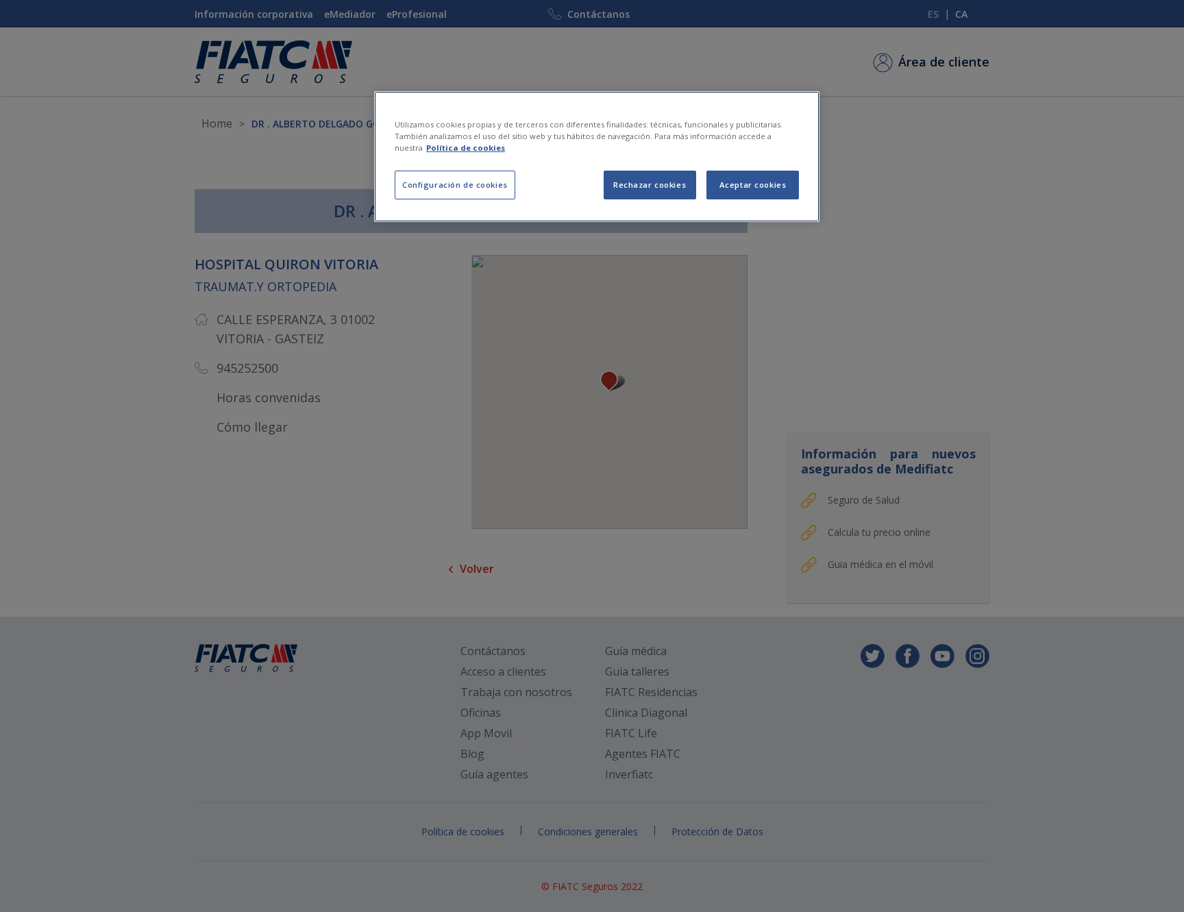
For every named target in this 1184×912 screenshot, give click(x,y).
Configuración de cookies (455, 185)
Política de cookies (465, 148)
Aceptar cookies (753, 185)
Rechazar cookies (649, 185)
